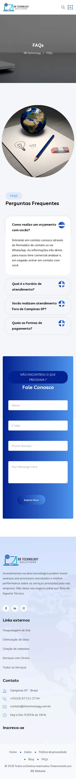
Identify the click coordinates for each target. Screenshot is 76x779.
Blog (31, 759)
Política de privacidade (53, 752)
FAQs (45, 759)
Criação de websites (16, 648)
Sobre (28, 752)
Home (13, 752)
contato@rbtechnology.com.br (30, 706)
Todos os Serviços (14, 667)
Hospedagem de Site (17, 630)
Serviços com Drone (16, 658)
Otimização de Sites (16, 639)
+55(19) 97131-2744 (24, 698)
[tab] (38, 225)
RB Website (38, 771)
